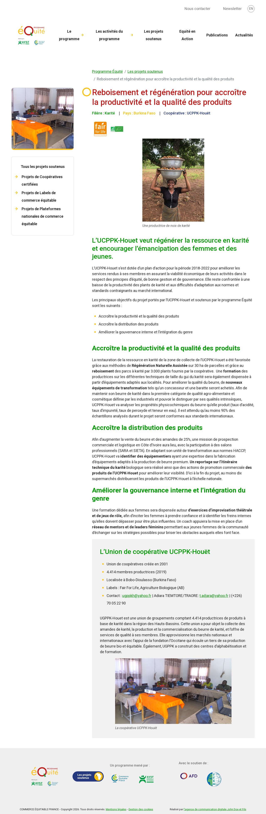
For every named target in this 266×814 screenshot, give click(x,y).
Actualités (244, 35)
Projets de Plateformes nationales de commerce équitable (42, 216)
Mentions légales (116, 809)
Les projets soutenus (153, 35)
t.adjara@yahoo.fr (214, 595)
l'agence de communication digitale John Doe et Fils (215, 809)
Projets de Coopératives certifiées (42, 180)
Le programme (69, 35)
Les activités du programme (109, 35)
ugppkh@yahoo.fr (136, 595)
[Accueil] (32, 35)
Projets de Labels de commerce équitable (39, 196)
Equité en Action (187, 35)
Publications (217, 35)
